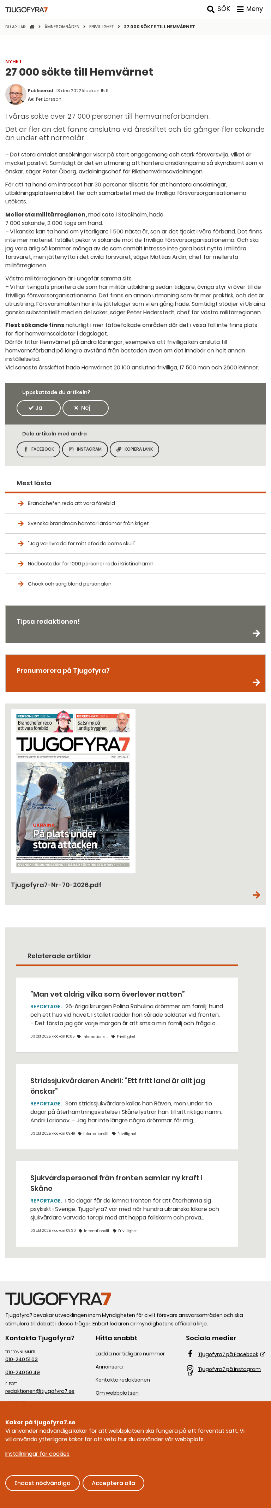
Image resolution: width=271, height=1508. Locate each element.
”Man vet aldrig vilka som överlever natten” (107, 994)
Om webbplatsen (117, 1392)
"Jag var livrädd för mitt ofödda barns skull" (82, 543)
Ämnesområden (62, 27)
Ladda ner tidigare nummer (130, 1353)
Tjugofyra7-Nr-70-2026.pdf (56, 884)
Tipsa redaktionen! (48, 621)
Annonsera (109, 1366)
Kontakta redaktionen (123, 1379)
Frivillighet (102, 27)
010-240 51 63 (21, 1359)
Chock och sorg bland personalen (70, 583)
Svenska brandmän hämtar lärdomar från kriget (88, 523)
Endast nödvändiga (42, 1483)
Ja (38, 408)
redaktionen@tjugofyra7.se (39, 1391)
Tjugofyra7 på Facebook (228, 1354)
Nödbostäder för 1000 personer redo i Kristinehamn (90, 563)
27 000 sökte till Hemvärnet (159, 27)
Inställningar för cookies (37, 1454)
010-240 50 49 (22, 1372)
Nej (85, 408)
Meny (254, 8)
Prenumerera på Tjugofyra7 (63, 670)
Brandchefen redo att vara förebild (71, 503)
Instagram (92, 451)
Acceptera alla (113, 1483)
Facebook (45, 451)
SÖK (223, 8)
